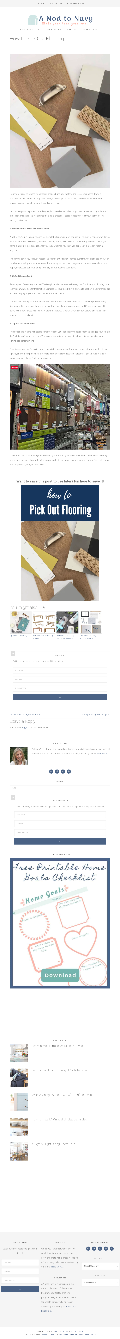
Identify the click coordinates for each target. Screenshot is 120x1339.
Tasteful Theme (48, 1334)
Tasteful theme (61, 1331)
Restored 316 (77, 1331)
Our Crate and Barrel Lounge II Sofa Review (59, 1070)
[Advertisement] (60, 1014)
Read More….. (57, 1267)
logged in (26, 727)
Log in (93, 1334)
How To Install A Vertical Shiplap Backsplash (59, 1119)
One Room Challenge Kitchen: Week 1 (88, 637)
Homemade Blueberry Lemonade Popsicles (65, 637)
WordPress (84, 1334)
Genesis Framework (68, 1334)
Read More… (102, 753)
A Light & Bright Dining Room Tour (53, 1144)
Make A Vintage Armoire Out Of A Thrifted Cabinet (62, 1095)
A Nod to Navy (60, 20)
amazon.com (70, 1306)
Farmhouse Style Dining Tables (43, 637)
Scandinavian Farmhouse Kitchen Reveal (57, 1046)
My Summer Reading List (20, 635)
